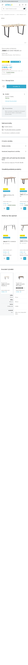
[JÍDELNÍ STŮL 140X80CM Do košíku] (7, 258)
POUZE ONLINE (14, 61)
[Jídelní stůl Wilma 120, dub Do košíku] (7, 208)
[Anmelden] (19, 5)
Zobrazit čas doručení (11, 101)
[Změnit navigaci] (2, 5)
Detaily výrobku (6, 146)
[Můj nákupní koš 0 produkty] (25, 5)
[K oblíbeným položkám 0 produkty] (22, 5)
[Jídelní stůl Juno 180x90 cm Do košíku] (24, 208)
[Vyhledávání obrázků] (24, 8)
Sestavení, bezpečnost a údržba (11, 151)
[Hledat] (3, 8)
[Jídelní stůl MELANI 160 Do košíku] (24, 258)
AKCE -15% (4, 61)
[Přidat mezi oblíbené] (3, 86)
